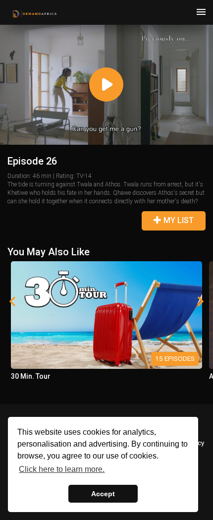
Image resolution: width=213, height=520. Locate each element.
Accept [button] (103, 494)
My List (177, 220)
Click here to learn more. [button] (62, 469)
